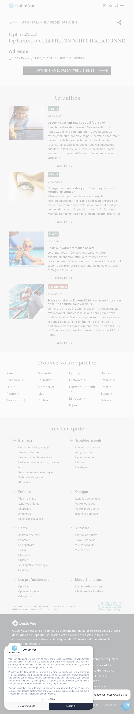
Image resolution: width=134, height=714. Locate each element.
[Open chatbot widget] (126, 706)
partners (26, 659)
